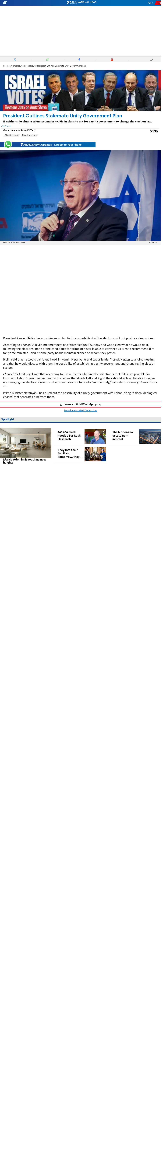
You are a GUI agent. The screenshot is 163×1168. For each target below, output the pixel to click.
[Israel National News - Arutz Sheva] (81, 2)
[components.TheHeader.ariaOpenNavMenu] (25, 2)
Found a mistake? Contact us (80, 410)
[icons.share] (158, 3)
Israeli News (30, 66)
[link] (25, 446)
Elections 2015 (29, 135)
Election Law (11, 135)
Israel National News (13, 66)
